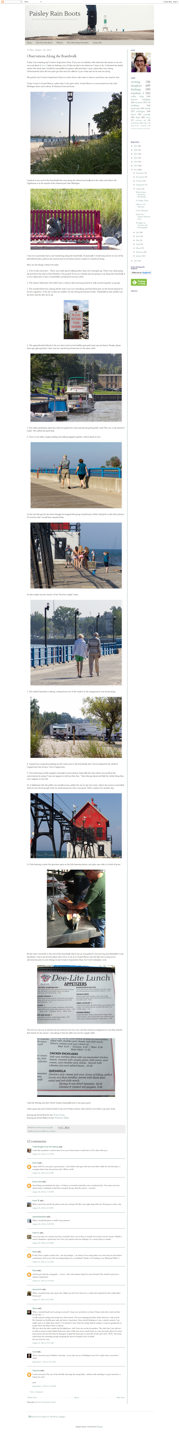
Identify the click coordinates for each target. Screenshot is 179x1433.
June (138, 236)
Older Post (120, 1397)
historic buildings (140, 99)
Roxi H (35, 1163)
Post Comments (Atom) (46, 1402)
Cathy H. (35, 1233)
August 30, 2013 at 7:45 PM (43, 1192)
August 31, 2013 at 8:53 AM (42, 1299)
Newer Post (32, 1397)
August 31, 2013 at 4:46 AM (43, 1280)
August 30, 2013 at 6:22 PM (43, 1173)
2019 (136, 146)
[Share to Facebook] (66, 1127)
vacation (139, 102)
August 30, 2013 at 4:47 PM (43, 1154)
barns (133, 114)
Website (59, 42)
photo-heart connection (139, 125)
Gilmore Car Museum (141, 205)
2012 (136, 261)
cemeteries (135, 123)
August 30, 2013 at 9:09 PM (43, 1224)
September (140, 185)
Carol (34, 1352)
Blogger (100, 1426)
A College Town (142, 200)
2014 (136, 165)
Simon (35, 1308)
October (139, 181)
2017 (136, 154)
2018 (136, 150)
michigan (52, 1131)
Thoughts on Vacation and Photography (141, 225)
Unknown (36, 1370)
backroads (135, 108)
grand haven (37, 1131)
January (139, 256)
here (44, 65)
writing (135, 82)
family (147, 108)
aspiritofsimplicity (39, 1216)
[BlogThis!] (61, 1127)
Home (29, 42)
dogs (138, 117)
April (138, 244)
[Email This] (59, 1127)
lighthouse (45, 1131)
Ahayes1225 (37, 1289)
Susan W (35, 1200)
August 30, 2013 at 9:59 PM (43, 1243)
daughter (136, 86)
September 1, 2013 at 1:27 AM (43, 1362)
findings (136, 89)
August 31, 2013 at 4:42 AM (43, 1262)
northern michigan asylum (139, 128)
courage (146, 114)
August (139, 189)
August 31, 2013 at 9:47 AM (43, 1343)
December (140, 173)
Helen (34, 1251)
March (139, 248)
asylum (145, 123)
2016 (136, 158)
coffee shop (137, 96)
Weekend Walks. (62, 1117)
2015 (136, 161)
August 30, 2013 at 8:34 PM (42, 1208)
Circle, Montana (142, 210)
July (138, 232)
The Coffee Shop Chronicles (78, 42)
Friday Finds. (59, 1114)
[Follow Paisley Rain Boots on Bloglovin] (141, 274)
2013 (136, 169)
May (138, 240)
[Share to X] (64, 1127)
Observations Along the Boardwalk (141, 194)
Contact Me (97, 42)
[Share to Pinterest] (68, 1127)
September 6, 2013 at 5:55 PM (44, 1386)
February (140, 252)
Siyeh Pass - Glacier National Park (143, 216)
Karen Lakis (37, 1181)
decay (148, 117)
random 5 (137, 93)
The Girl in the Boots (44, 42)
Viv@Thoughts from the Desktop (45, 1146)
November (140, 177)
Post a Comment (36, 1392)
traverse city (140, 120)
